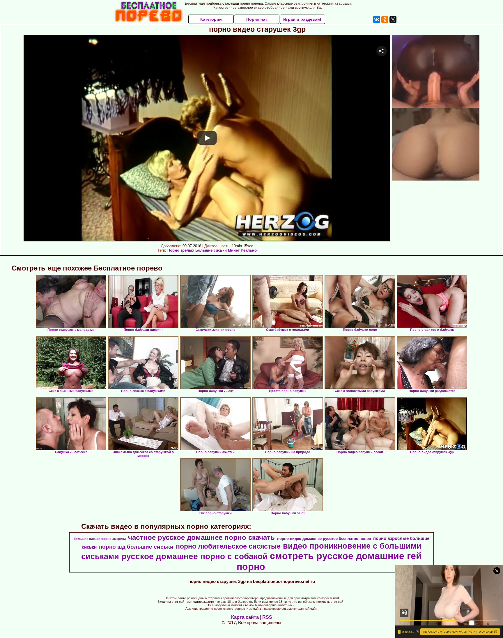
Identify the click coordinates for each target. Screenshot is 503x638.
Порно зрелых (180, 250)
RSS (267, 617)
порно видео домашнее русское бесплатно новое (324, 538)
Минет (234, 250)
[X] (392, 19)
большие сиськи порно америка (100, 538)
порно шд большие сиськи (136, 547)
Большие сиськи (211, 250)
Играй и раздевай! (302, 19)
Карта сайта (245, 617)
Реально (249, 250)
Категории (211, 19)
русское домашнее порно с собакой (194, 556)
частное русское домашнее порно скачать (201, 537)
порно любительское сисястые (228, 546)
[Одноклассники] (384, 19)
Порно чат (256, 19)
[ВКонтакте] (376, 19)
